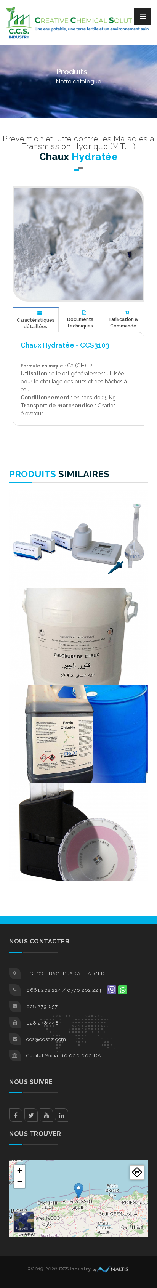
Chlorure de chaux (78, 607)
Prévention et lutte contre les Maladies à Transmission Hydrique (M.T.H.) (78, 142)
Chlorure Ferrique (79, 705)
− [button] (19, 1182)
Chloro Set (78, 510)
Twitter (31, 1115)
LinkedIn (61, 1115)
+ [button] (19, 1170)
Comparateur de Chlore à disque (78, 805)
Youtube (46, 1115)
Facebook (15, 1115)
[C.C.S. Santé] (78, 244)
